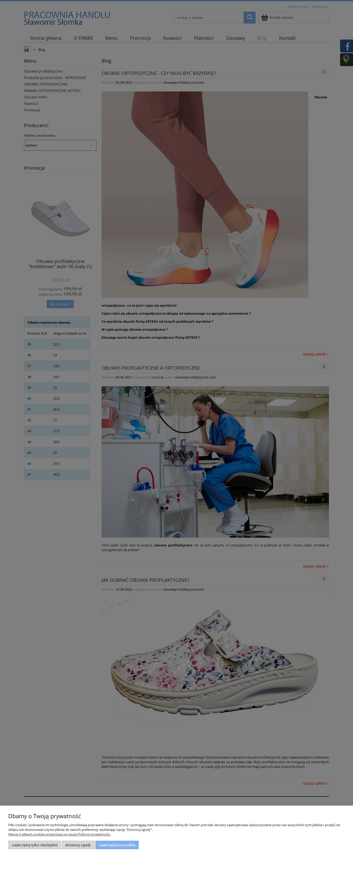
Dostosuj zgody (78, 845)
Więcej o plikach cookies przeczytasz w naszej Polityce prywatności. (59, 834)
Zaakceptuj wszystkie (117, 845)
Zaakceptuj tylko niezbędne (35, 845)
